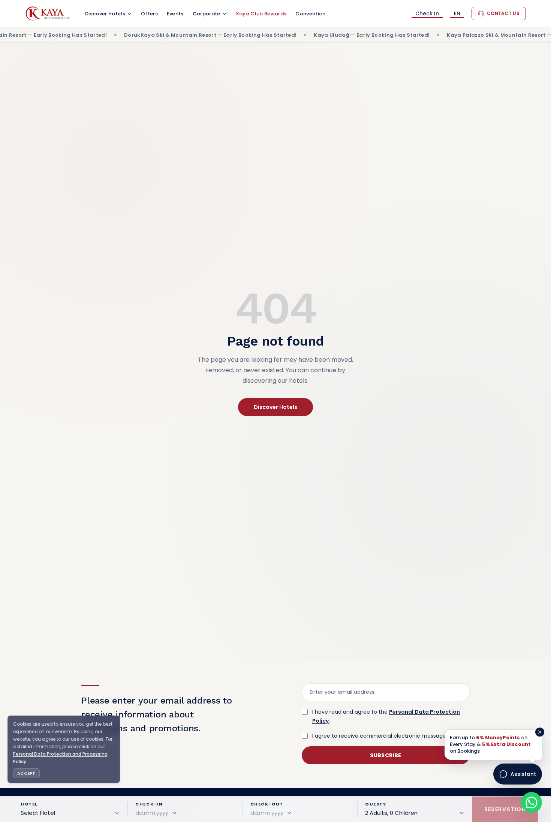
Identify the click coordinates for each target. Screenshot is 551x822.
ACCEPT (26, 773)
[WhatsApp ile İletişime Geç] (531, 802)
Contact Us (503, 13)
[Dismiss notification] (539, 732)
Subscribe (385, 755)
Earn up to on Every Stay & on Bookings (490, 744)
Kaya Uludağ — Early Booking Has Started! (339, 35)
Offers (149, 13)
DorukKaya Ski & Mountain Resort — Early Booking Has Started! (177, 35)
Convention (310, 13)
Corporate (206, 13)
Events (175, 13)
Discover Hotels (105, 13)
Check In (427, 14)
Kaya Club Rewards (261, 13)
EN (457, 14)
